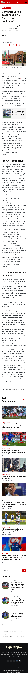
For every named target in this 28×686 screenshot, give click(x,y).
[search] (24, 570)
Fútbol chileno (6, 422)
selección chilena (15, 634)
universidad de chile (12, 629)
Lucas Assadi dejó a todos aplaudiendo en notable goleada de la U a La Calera (13, 452)
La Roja (20, 629)
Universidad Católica (7, 636)
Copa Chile (15, 636)
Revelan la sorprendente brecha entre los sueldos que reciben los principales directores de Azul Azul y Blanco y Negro (14, 503)
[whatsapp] (19, 45)
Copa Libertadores (14, 631)
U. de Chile (5, 553)
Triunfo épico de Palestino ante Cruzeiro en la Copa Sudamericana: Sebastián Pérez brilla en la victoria (13, 531)
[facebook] (9, 45)
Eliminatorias (5, 631)
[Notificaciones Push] (17, 2)
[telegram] (16, 45)
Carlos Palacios (5, 634)
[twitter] (13, 45)
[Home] (14, 647)
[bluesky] (17, 661)
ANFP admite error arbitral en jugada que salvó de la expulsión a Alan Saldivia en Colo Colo (13, 425)
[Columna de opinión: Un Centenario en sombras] (14, 465)
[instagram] (8, 661)
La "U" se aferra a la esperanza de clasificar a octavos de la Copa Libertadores (18, 616)
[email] (23, 45)
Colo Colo (4, 629)
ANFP (10, 389)
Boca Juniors (22, 636)
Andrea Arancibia (9, 41)
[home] (5, 2)
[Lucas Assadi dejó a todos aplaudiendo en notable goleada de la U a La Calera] (14, 439)
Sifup (21, 78)
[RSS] (20, 661)
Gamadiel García (20, 389)
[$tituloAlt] (5, 585)
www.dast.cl (18, 672)
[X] (14, 661)
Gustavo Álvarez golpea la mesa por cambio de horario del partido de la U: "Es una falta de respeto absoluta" (14, 558)
